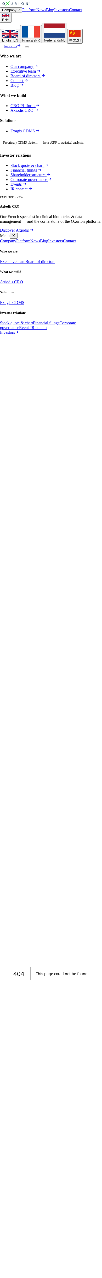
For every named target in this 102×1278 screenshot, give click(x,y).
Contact (75, 10)
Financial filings (23, 170)
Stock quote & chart (26, 165)
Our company (21, 66)
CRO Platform (22, 105)
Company (9, 10)
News (41, 10)
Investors (61, 10)
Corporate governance (28, 179)
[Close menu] (14, 236)
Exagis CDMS (23, 131)
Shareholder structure (28, 175)
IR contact (18, 189)
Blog (50, 10)
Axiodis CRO (22, 110)
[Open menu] (27, 47)
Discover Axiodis (14, 230)
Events (16, 184)
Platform (29, 10)
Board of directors (25, 76)
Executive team (23, 71)
